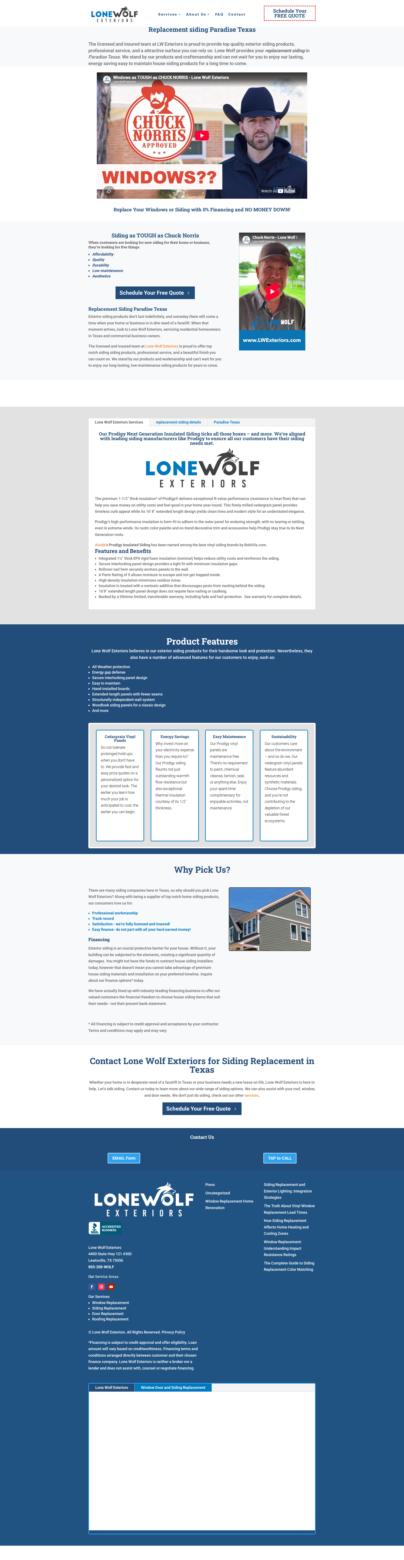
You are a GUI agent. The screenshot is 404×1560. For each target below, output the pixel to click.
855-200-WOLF (101, 1267)
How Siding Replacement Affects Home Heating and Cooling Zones (286, 1227)
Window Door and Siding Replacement (173, 1387)
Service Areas (106, 1276)
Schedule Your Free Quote (152, 293)
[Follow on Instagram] (101, 1286)
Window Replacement (110, 1302)
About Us (196, 14)
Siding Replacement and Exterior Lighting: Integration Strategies (288, 1191)
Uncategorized (217, 1193)
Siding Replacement (109, 1308)
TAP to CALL (280, 1158)
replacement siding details (178, 422)
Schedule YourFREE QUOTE (290, 13)
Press (210, 1184)
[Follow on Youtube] (111, 1286)
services (252, 1095)
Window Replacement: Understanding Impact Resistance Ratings (283, 1248)
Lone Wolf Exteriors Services (119, 422)
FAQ (219, 14)
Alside (100, 545)
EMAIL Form (124, 1158)
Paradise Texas (227, 422)
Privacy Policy (173, 1332)
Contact (237, 14)
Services (167, 14)
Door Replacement (108, 1313)
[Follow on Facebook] (91, 1286)
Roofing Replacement (110, 1319)
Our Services (99, 1296)
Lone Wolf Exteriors (161, 346)
